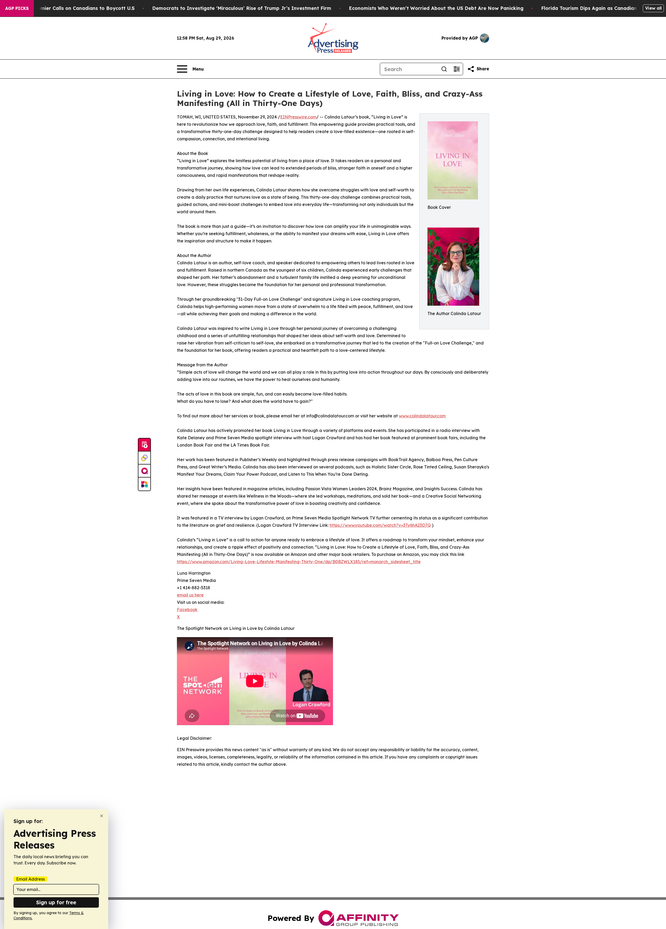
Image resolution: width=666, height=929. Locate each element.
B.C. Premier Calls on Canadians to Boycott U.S (78, 8)
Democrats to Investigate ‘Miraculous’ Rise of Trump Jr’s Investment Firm (241, 8)
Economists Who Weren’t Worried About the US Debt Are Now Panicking (436, 8)
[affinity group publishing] (144, 471)
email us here (190, 595)
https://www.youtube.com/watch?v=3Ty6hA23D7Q (380, 525)
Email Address (30, 879)
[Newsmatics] (144, 484)
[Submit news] (144, 444)
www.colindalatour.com (422, 415)
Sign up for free (56, 902)
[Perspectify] (144, 457)
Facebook (187, 609)
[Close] (101, 815)
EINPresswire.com (298, 117)
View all (653, 8)
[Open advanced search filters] (456, 69)
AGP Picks (17, 8)
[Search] (444, 69)
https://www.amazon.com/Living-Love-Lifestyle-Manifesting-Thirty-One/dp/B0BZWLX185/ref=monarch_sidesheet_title (299, 561)
